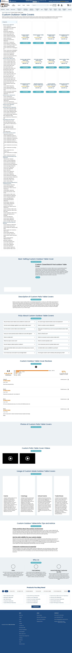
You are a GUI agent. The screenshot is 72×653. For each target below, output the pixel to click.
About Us (21, 615)
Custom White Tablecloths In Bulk (9, 108)
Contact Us (21, 625)
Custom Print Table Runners (8, 101)
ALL (6, 591)
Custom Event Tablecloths (8, 186)
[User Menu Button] (59, 5)
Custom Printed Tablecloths (8, 32)
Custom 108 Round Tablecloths (9, 43)
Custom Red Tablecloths (8, 245)
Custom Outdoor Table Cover (25, 35)
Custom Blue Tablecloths (8, 243)
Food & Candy (60, 9)
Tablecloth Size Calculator (8, 158)
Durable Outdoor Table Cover (51, 60)
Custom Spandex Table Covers (9, 248)
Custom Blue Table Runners (8, 178)
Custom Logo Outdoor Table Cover (25, 60)
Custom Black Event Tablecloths (9, 195)
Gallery (20, 617)
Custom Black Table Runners (8, 241)
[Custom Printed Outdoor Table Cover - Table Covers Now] (51, 82)
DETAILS (38, 1)
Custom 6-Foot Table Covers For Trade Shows (59, 595)
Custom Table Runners (7, 96)
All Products (3, 9)
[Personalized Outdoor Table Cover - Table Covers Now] (64, 33)
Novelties (69, 9)
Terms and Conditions (41, 619)
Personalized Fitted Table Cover (9, 68)
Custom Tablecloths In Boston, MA (10, 136)
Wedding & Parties (46, 9)
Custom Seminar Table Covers (9, 194)
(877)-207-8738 (60, 615)
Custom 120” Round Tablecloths (9, 161)
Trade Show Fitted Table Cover (9, 79)
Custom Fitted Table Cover (8, 72)
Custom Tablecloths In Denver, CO (10, 141)
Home (3, 12)
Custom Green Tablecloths (8, 244)
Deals (24, 5)
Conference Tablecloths (8, 204)
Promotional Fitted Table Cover (9, 77)
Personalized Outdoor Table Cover (64, 35)
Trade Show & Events (19, 9)
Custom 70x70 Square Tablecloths (10, 44)
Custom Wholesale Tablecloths (9, 59)
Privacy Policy (39, 615)
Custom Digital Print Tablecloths (9, 27)
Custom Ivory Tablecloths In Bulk (9, 110)
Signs (42, 9)
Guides (28, 5)
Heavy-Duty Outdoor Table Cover (64, 84)
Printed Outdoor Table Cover (38, 35)
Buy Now (37, 277)
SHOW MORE (36, 606)
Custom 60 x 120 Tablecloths (8, 53)
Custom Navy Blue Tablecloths (9, 233)
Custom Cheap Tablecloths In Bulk (10, 111)
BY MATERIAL (66, 591)
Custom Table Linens (7, 38)
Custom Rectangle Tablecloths (9, 165)
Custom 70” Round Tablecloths (9, 160)
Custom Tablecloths (7, 26)
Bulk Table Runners (6, 131)
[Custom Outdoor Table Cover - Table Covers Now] (25, 33)
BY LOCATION (38, 591)
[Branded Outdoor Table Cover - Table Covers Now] (51, 33)
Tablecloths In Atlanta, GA (8, 134)
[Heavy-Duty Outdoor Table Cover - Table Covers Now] (64, 82)
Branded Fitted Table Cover (8, 69)
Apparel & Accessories (31, 9)
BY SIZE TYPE (12, 591)
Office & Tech (50, 9)
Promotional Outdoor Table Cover (25, 84)
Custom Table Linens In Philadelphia (10, 50)
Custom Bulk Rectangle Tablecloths (10, 114)
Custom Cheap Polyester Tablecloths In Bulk (8, 238)
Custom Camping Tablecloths (9, 196)
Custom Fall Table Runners (8, 198)
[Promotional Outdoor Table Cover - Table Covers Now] (25, 82)
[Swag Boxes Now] (13, 1)
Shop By (7, 9)
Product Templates (23, 629)
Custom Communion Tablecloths (9, 91)
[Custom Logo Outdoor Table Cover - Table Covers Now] (25, 57)
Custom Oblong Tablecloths (8, 87)
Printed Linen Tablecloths (8, 31)
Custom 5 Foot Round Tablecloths (10, 55)
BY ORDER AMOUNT (29, 591)
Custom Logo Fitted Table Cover (9, 73)
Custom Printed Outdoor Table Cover (51, 84)
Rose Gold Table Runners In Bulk (9, 122)
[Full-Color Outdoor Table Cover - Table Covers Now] (38, 57)
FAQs (20, 619)
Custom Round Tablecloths (8, 174)
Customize (25, 43)
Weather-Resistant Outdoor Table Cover (38, 84)
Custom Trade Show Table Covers (10, 212)
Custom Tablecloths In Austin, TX (9, 135)
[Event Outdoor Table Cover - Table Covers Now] (64, 57)
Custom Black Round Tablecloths (9, 51)
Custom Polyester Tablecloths (9, 247)
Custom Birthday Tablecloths (9, 184)
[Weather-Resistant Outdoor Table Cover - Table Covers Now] (38, 82)
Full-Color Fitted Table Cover (8, 75)
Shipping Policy (39, 621)
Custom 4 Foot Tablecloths (8, 171)
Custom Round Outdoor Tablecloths (10, 176)
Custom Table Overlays (7, 181)
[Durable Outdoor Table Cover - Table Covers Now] (51, 57)
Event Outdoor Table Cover (64, 60)
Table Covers (13, 9)
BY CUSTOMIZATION (57, 591)
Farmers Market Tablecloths (8, 202)
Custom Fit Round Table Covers (9, 64)
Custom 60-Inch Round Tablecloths (10, 164)
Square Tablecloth (6, 170)
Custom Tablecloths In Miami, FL (9, 155)
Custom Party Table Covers (8, 34)
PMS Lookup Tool (22, 633)
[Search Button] (48, 5)
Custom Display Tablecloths (8, 203)
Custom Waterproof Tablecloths (9, 224)
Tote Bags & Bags (37, 9)
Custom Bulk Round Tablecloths (9, 112)
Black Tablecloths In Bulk (8, 115)
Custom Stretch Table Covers (9, 226)
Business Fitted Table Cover (8, 82)
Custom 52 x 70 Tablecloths (8, 42)
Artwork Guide (22, 643)
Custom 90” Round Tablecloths (9, 163)
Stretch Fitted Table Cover (8, 76)
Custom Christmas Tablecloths (9, 36)
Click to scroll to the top (36, 261)
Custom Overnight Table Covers (9, 220)
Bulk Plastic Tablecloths (7, 240)
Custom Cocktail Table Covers (9, 61)
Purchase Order (22, 627)
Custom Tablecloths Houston (9, 46)
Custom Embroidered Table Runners (10, 103)
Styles (19, 5)
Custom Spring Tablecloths (8, 219)
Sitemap (21, 639)
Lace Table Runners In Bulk (8, 126)
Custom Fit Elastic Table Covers (9, 62)
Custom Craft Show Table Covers (9, 208)
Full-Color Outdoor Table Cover (38, 60)
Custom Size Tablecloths (8, 168)
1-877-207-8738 (53, 5)
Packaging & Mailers (64, 9)
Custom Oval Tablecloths (8, 172)
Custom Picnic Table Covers (8, 179)
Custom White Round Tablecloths (9, 175)
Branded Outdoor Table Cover (51, 35)
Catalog (20, 637)
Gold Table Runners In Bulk (8, 127)
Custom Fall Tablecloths (8, 216)
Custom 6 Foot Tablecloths (8, 54)
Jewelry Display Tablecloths (8, 190)
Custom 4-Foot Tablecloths (32, 597)
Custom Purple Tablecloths (8, 232)
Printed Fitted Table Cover (8, 71)
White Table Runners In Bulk (8, 120)
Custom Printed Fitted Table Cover (10, 80)
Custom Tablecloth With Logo (9, 35)
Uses (20, 641)
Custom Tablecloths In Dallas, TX (9, 139)
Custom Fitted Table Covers (8, 65)
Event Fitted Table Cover (8, 66)
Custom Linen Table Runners (8, 97)
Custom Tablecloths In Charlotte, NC (10, 138)
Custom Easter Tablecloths (8, 218)
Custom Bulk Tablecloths (8, 57)
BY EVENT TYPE (20, 591)
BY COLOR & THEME (47, 591)
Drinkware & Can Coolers (26, 9)
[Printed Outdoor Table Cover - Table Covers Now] (38, 33)
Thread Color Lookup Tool (24, 635)
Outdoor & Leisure (55, 9)
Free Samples (13, 5)
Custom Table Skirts (7, 105)
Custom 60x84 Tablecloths (8, 85)
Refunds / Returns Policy (41, 617)
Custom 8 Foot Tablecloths (8, 167)
